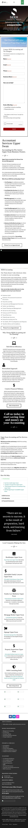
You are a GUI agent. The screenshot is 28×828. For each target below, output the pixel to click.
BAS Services (6, 495)
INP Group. (18, 798)
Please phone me (9, 109)
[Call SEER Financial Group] (22, 2)
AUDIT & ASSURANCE (7, 721)
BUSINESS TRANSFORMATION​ (8, 728)
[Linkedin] (14, 716)
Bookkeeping (6, 498)
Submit (14, 129)
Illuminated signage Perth (10, 635)
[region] (14, 20)
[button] (14, 479)
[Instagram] (17, 716)
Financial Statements (8, 501)
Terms (10, 824)
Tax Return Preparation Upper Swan (13, 484)
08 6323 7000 (7, 776)
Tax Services (6, 478)
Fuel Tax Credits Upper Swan (11, 483)
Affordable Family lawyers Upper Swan (13, 579)
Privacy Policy (5, 824)
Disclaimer (15, 824)
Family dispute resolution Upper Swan (14, 598)
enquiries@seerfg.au (8, 777)
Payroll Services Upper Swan (11, 560)
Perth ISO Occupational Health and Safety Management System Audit (14, 678)
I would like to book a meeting (12, 107)
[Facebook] (10, 716)
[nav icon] (14, 2)
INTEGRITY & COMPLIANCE (8, 743)
